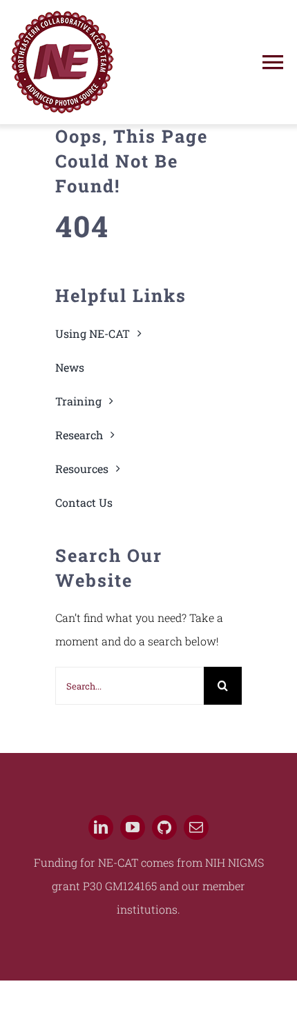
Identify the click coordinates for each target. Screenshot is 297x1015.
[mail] (196, 827)
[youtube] (132, 827)
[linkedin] (100, 827)
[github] (164, 827)
